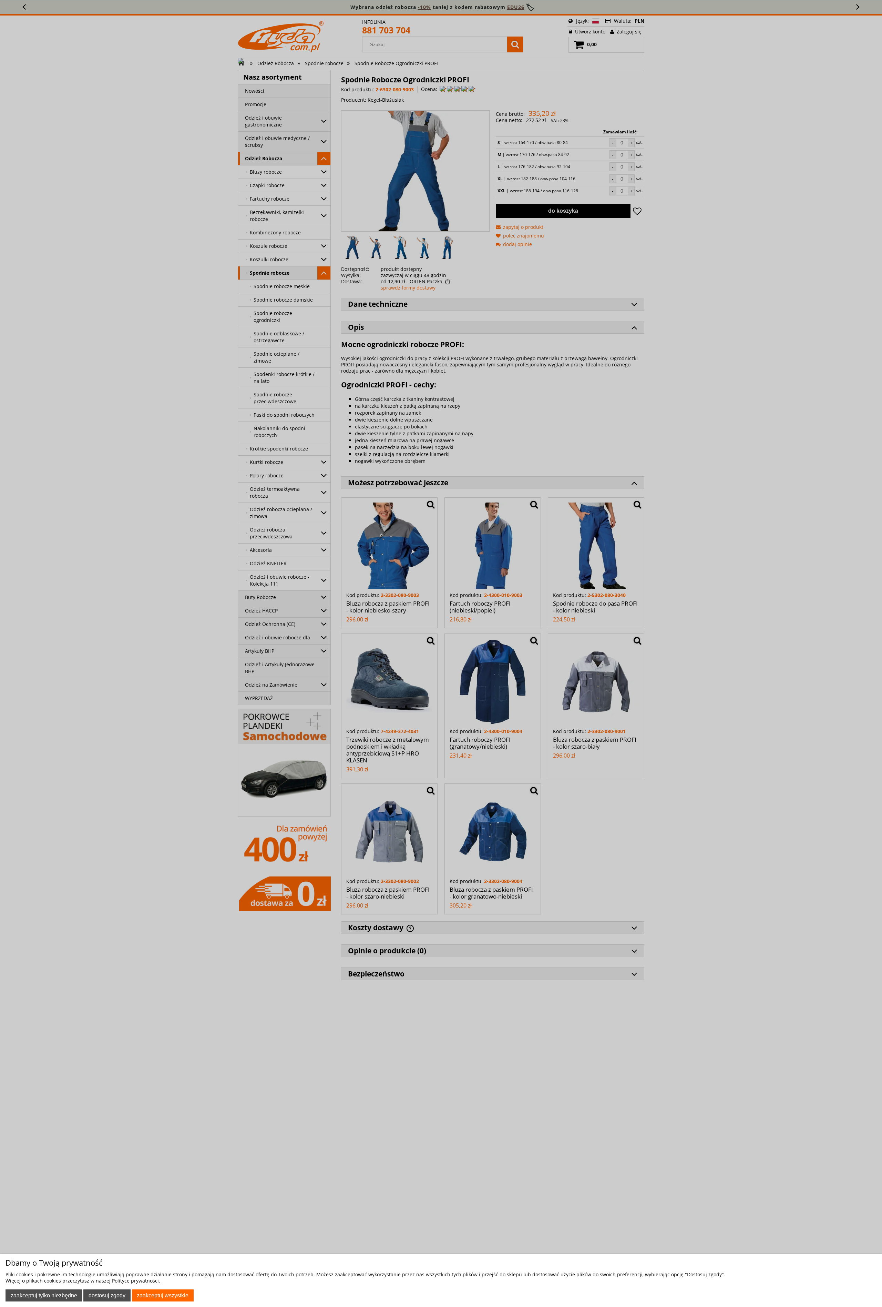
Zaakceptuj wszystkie (162, 1295)
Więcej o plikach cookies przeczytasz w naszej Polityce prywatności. (83, 1280)
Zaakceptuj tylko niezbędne (44, 1295)
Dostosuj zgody (107, 1295)
